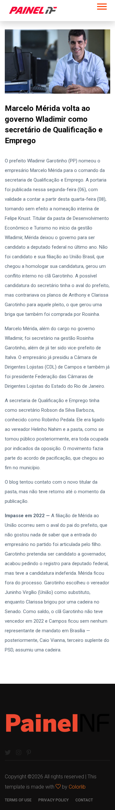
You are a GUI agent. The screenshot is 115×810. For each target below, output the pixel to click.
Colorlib (77, 787)
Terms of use (18, 800)
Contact (84, 800)
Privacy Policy (53, 800)
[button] (101, 5)
